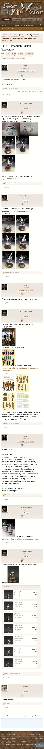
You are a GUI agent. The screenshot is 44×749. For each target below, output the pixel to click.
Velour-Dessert (5, 734)
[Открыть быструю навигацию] (41, 25)
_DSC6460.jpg (18, 602)
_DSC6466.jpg (18, 659)
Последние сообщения (22, 29)
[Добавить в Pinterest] (26, 721)
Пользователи (29, 19)
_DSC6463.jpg (18, 625)
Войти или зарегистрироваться (31, 1)
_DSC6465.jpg (18, 648)
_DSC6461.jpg (18, 614)
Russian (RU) (15, 734)
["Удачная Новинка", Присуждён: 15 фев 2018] (22, 76)
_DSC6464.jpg (18, 636)
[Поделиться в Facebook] (4, 721)
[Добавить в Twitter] (31, 721)
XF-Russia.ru (10, 739)
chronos (20, 53)
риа (20, 56)
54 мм (14, 53)
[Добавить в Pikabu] (22, 721)
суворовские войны (8, 58)
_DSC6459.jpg (18, 591)
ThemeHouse (26, 741)
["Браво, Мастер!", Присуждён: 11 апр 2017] (22, 696)
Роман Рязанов (26, 103)
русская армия (28, 56)
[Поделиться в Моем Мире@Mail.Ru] (13, 721)
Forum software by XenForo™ (9, 738)
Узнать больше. (8, 41)
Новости (16, 19)
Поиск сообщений (7, 29)
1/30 (8, 53)
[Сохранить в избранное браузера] (39, 721)
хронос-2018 (21, 58)
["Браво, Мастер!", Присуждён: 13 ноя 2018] (22, 113)
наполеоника (29, 53)
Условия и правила (37, 738)
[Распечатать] (22, 725)
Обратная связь (29, 734)
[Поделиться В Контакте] (35, 721)
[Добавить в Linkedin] (8, 721)
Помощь (37, 734)
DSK (25, 66)
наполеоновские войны (9, 56)
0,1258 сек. (13, 744)
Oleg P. (25, 686)
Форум (6, 19)
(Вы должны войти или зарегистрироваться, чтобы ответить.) (25, 716)
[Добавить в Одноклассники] (17, 721)
